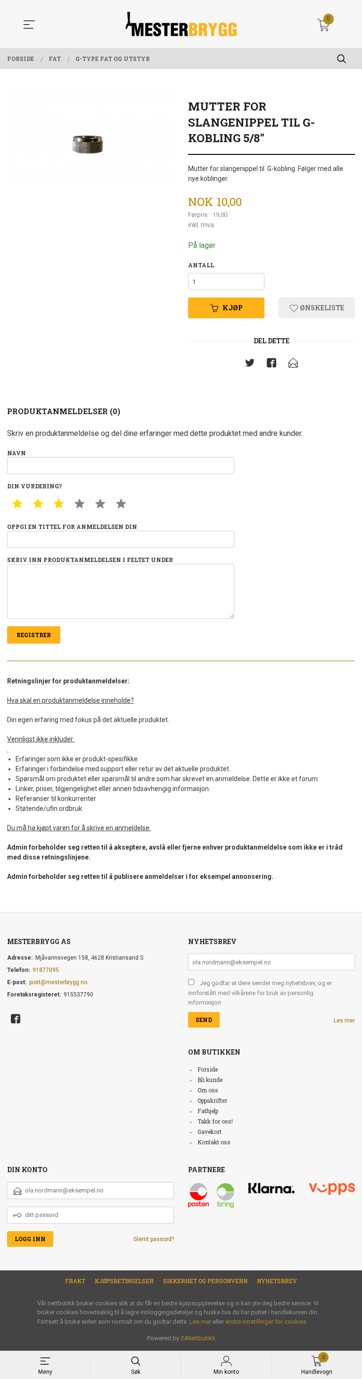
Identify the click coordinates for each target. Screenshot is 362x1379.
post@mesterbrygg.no (58, 982)
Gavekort (209, 1131)
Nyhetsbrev (277, 1281)
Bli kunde (209, 1079)
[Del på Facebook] (271, 364)
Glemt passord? (153, 1239)
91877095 (46, 970)
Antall (201, 265)
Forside (207, 1069)
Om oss (207, 1090)
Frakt (75, 1281)
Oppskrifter (212, 1100)
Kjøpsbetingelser (124, 1281)
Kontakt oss (213, 1142)
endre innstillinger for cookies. (266, 1321)
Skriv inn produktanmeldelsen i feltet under (90, 559)
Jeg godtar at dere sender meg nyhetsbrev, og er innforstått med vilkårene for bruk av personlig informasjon (260, 992)
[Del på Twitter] (249, 364)
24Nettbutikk (198, 1338)
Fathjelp (207, 1111)
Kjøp (232, 307)
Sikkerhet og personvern (205, 1281)
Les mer (344, 1020)
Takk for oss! (215, 1121)
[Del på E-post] (293, 364)
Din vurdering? (34, 486)
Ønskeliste (321, 307)
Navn (16, 453)
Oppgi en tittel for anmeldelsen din (72, 526)
